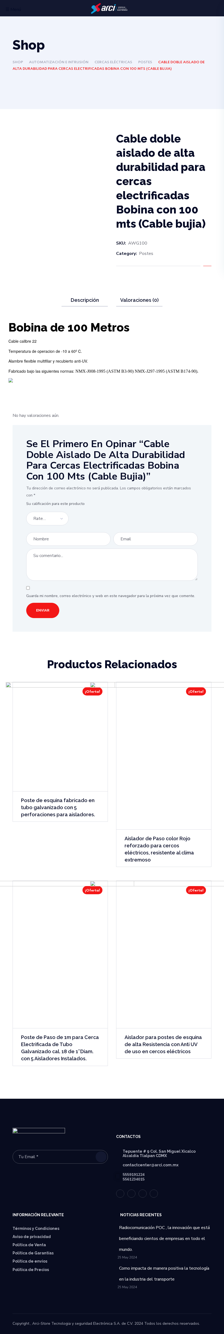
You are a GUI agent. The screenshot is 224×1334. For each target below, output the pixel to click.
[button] (209, 8)
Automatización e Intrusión (59, 62)
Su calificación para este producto (55, 503)
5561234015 (134, 1179)
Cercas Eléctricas (113, 62)
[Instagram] (154, 1194)
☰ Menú (13, 10)
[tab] (84, 300)
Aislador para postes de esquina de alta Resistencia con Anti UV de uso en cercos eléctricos (163, 1044)
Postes (145, 62)
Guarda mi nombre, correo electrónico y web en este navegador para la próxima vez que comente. (110, 595)
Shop (18, 62)
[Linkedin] (142, 1194)
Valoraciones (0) (139, 300)
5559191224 (134, 1174)
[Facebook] (131, 1194)
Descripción (85, 300)
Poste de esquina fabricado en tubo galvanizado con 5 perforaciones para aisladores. (58, 807)
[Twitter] (120, 1194)
